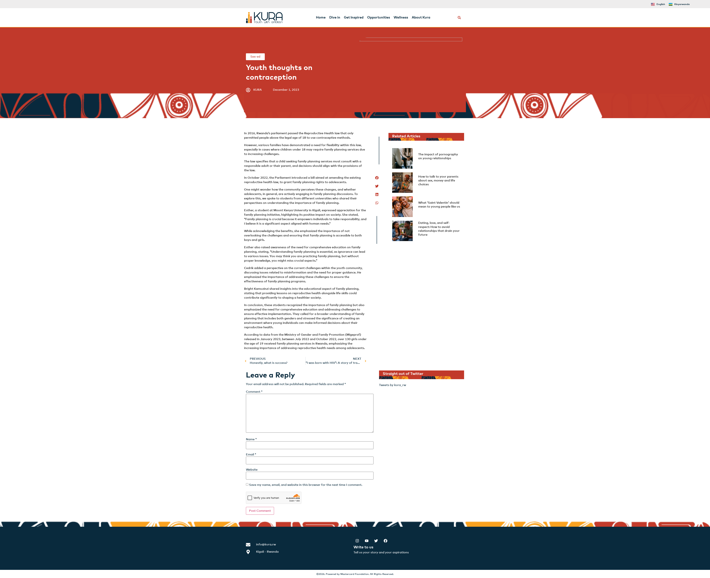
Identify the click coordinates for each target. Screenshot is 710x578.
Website (252, 469)
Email (251, 454)
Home (321, 17)
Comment (254, 391)
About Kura (421, 17)
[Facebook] (385, 540)
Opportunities (378, 17)
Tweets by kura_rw (392, 385)
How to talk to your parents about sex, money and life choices (438, 180)
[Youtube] (366, 540)
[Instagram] (357, 540)
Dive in (334, 17)
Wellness (401, 17)
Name (251, 439)
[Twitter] (376, 540)
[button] (459, 18)
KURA (257, 89)
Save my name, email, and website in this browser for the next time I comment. (305, 484)
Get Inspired (354, 17)
